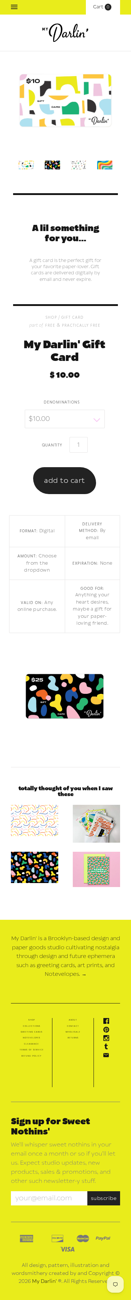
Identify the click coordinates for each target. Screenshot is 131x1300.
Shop (31, 1019)
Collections (31, 1026)
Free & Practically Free (72, 325)
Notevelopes (31, 1037)
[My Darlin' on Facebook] (108, 1022)
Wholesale (73, 1031)
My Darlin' (44, 1281)
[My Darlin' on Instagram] (108, 1039)
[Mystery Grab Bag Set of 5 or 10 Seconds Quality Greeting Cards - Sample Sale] (96, 824)
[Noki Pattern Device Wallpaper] (35, 867)
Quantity (52, 445)
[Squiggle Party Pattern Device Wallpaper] (35, 820)
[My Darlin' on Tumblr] (108, 1047)
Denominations (62, 402)
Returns (73, 1037)
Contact (73, 1026)
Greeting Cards (32, 1031)
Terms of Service (32, 1049)
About (73, 1019)
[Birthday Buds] (96, 869)
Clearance (31, 1043)
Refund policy (31, 1055)
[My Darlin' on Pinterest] (108, 1031)
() (103, 7)
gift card (72, 317)
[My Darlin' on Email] (108, 1056)
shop (51, 317)
